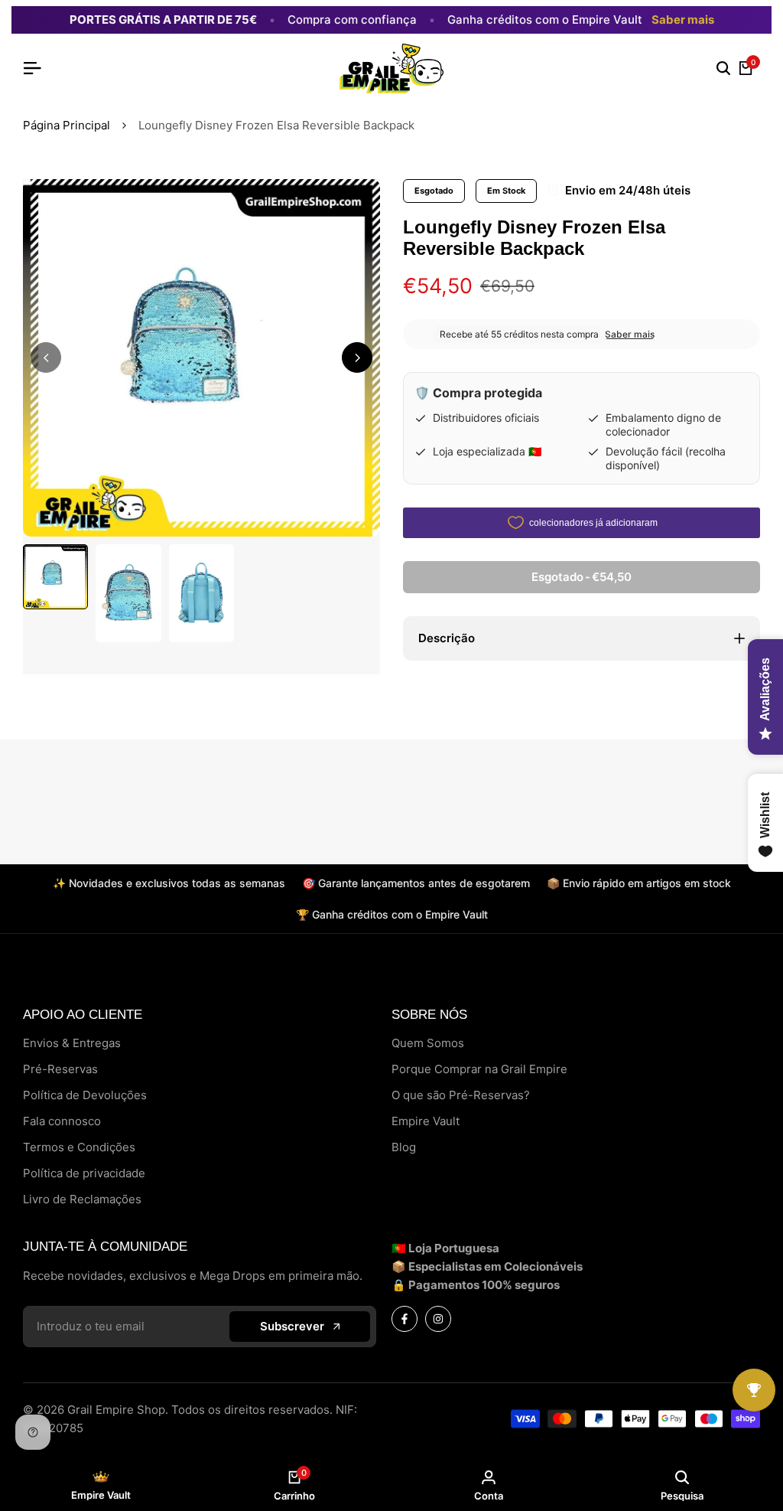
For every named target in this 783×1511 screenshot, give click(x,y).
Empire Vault (426, 1121)
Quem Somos (428, 1043)
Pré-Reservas (60, 1069)
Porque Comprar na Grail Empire (479, 1069)
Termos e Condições (79, 1147)
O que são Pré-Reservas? (461, 1095)
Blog (404, 1147)
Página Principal (66, 125)
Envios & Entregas (72, 1043)
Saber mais (682, 20)
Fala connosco (62, 1121)
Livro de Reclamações (82, 1199)
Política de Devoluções (85, 1095)
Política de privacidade (84, 1173)
